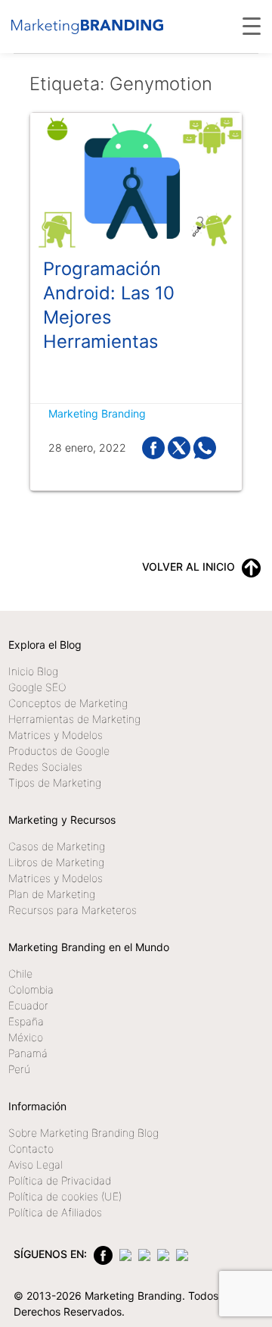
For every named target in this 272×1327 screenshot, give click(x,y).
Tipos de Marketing (54, 782)
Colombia (31, 989)
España (26, 1021)
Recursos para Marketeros (72, 909)
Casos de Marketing (56, 846)
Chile (20, 973)
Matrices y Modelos (55, 734)
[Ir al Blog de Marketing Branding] (87, 26)
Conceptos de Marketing (68, 702)
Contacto (31, 1148)
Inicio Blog (33, 671)
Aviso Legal (35, 1164)
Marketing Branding (97, 413)
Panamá (28, 1053)
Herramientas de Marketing (74, 718)
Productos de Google (59, 750)
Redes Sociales (45, 766)
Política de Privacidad (59, 1180)
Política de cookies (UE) (65, 1196)
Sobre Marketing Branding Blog (83, 1132)
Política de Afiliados (55, 1212)
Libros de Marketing (56, 862)
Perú (19, 1069)
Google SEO (37, 687)
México (25, 1037)
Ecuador (28, 1005)
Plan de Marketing (51, 893)
